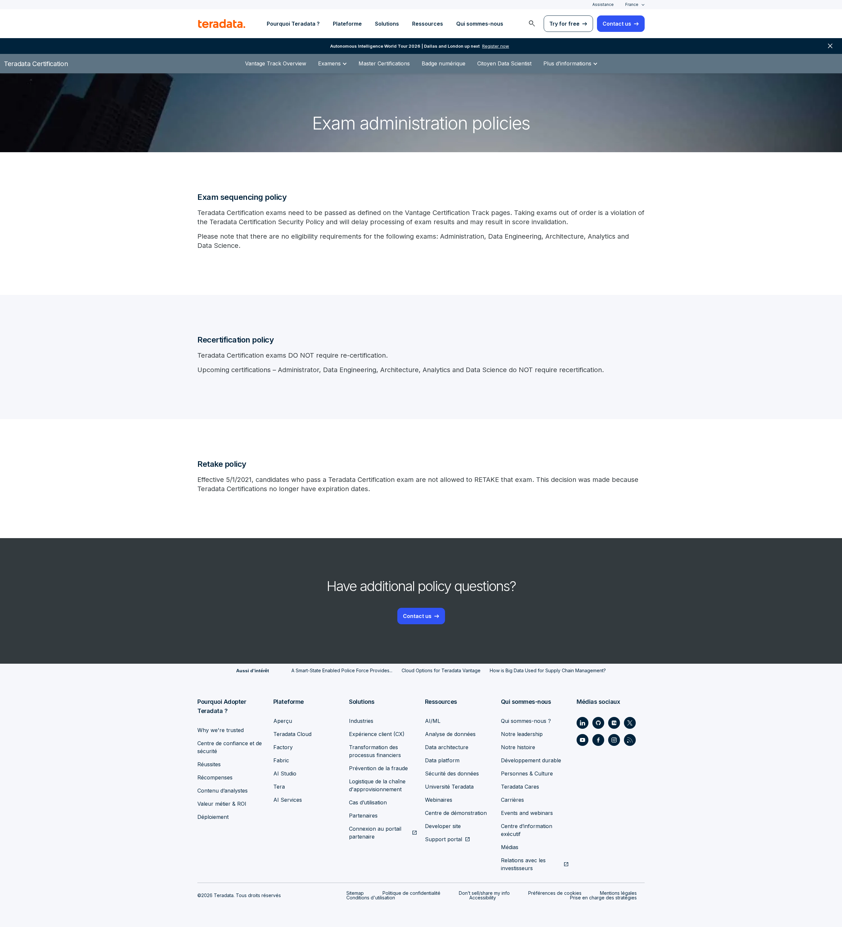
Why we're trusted (220, 730)
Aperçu (282, 721)
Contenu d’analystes (222, 790)
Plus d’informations (567, 63)
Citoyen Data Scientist (504, 63)
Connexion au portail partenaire (375, 832)
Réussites (209, 764)
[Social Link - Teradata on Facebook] (598, 740)
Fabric (281, 760)
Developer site (443, 826)
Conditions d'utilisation (370, 897)
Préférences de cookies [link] (555, 893)
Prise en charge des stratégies (603, 897)
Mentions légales (618, 893)
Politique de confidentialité (411, 893)
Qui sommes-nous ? (526, 721)
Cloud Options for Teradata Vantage (441, 670)
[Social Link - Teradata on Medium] (614, 723)
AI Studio (284, 773)
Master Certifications (384, 63)
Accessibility (482, 897)
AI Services (287, 799)
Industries (361, 721)
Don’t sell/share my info (484, 893)
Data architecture (446, 747)
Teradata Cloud (292, 734)
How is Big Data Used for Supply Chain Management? (548, 670)
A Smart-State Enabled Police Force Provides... (341, 670)
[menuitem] (532, 24)
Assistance (603, 4)
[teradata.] (221, 23)
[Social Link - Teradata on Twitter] (630, 723)
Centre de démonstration (456, 813)
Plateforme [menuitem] (347, 23)
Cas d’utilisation (368, 802)
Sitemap (355, 893)
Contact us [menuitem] (617, 23)
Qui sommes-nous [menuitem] (479, 23)
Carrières (512, 799)
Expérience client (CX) (377, 734)
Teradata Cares (520, 786)
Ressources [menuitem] (427, 23)
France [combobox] (631, 4)
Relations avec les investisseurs (523, 864)
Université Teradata (449, 786)
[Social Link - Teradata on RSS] (630, 740)
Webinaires (438, 799)
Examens (329, 63)
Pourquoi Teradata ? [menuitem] (293, 23)
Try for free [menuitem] (564, 23)
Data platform (442, 760)
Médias (509, 847)
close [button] (830, 46)
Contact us (417, 616)
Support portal (443, 839)
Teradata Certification (36, 63)
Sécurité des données (452, 773)
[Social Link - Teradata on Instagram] (614, 740)
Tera (279, 786)
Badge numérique (443, 63)
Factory (283, 747)
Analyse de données (450, 734)
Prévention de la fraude (378, 768)
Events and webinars (527, 813)
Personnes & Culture (527, 773)
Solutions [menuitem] (387, 23)
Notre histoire (518, 747)
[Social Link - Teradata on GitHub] (598, 723)
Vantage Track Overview (275, 63)
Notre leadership (522, 734)
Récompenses (215, 777)
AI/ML (432, 721)
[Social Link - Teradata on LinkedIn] (582, 723)
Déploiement (213, 817)
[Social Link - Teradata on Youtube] (582, 740)
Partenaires (363, 815)
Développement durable (531, 760)
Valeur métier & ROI (221, 803)
